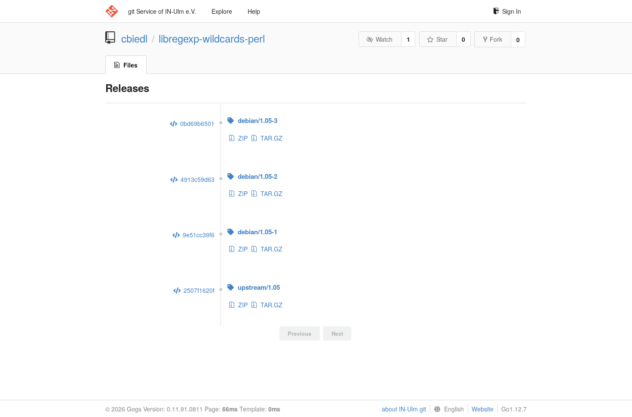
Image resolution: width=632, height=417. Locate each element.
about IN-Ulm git (404, 409)
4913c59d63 (197, 179)
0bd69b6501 (196, 123)
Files (130, 65)
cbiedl (134, 38)
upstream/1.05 (258, 287)
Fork (496, 39)
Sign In (511, 11)
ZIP (243, 138)
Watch (384, 39)
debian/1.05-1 (256, 231)
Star (442, 39)
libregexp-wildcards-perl (212, 38)
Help (254, 11)
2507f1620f (198, 290)
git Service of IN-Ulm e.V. (162, 11)
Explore (222, 11)
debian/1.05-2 (256, 176)
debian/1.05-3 (256, 120)
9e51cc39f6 (198, 234)
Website (483, 409)
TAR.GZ (271, 138)
